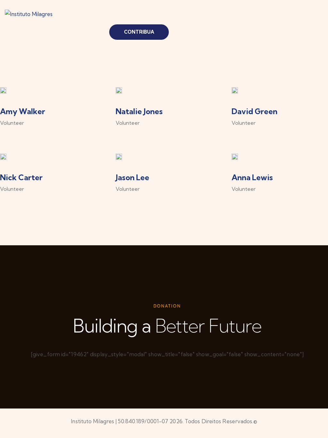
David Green (254, 111)
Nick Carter (21, 177)
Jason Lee (132, 177)
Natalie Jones (139, 111)
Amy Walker (22, 111)
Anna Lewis (252, 177)
